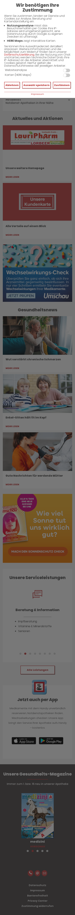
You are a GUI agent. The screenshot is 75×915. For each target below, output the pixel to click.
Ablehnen (12, 85)
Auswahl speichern (36, 85)
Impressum (37, 94)
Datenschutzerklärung (19, 55)
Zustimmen (62, 85)
